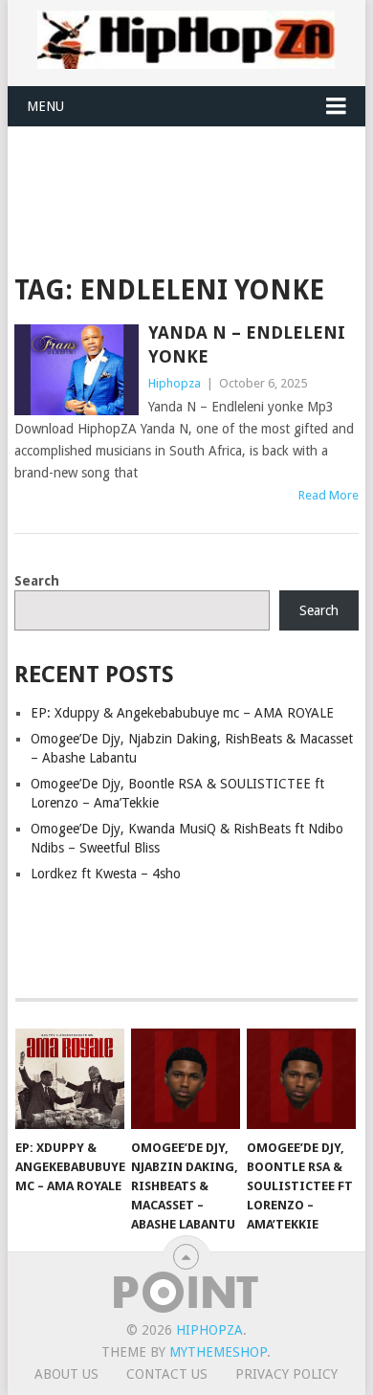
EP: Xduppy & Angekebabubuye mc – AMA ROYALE (182, 712)
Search (36, 580)
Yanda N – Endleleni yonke (246, 344)
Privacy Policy (286, 1374)
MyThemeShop (218, 1352)
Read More (328, 495)
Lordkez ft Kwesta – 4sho (106, 873)
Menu (45, 106)
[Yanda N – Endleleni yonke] (76, 369)
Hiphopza (174, 383)
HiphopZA (209, 1330)
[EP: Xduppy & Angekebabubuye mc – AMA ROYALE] (69, 1079)
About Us (66, 1374)
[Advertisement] (193, 174)
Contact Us (167, 1374)
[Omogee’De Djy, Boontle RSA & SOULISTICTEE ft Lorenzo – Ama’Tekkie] (301, 1079)
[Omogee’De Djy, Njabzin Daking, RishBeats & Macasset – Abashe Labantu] (185, 1079)
